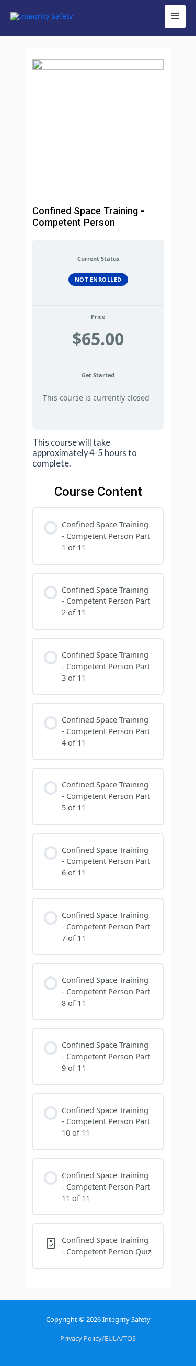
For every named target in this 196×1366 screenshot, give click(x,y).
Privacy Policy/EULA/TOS (98, 1338)
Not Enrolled (98, 279)
